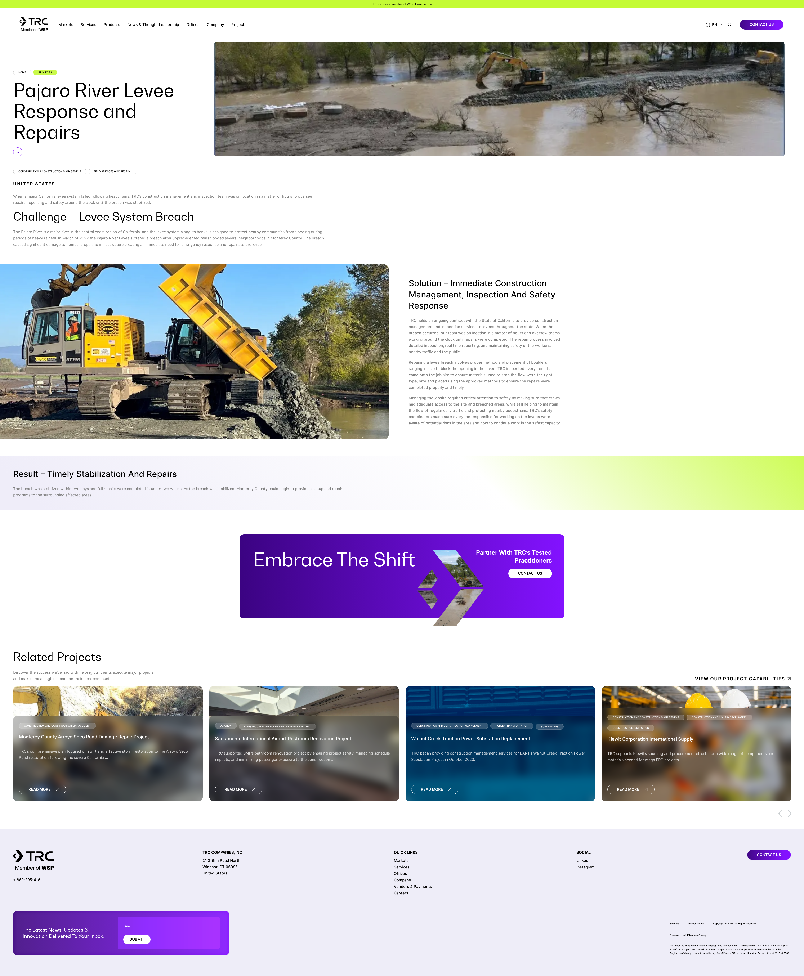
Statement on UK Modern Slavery (688, 935)
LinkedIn (584, 860)
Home (22, 72)
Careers (401, 893)
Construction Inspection (631, 728)
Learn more (423, 4)
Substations (549, 726)
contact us (762, 24)
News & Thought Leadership (153, 24)
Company (215, 24)
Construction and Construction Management (57, 725)
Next (789, 813)
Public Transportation (512, 725)
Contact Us (530, 573)
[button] (711, 24)
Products (112, 24)
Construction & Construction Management (49, 171)
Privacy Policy (696, 923)
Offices (193, 24)
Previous (780, 813)
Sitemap (674, 923)
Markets (65, 24)
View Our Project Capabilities (740, 678)
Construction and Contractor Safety (719, 717)
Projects (238, 24)
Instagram (585, 867)
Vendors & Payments (413, 886)
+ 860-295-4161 (27, 880)
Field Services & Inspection (113, 171)
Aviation (226, 725)
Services (88, 24)
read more (39, 789)
